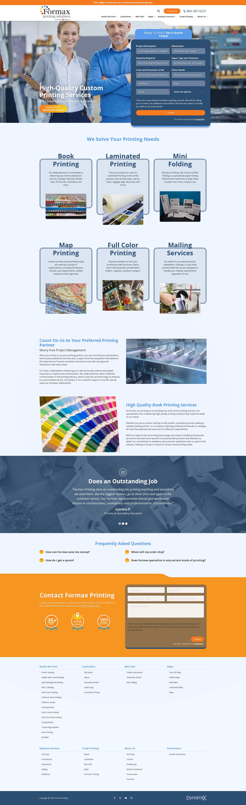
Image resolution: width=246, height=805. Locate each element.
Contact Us (172, 11)
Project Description (146, 46)
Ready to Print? (53, 108)
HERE (101, 2)
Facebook (114, 798)
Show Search (159, 11)
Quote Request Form (90, 605)
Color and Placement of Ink (150, 70)
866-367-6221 (197, 11)
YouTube (125, 798)
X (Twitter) (120, 798)
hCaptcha (200, 119)
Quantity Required (145, 58)
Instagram (131, 798)
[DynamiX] (197, 798)
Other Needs (178, 70)
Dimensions (178, 46)
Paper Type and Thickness (185, 58)
